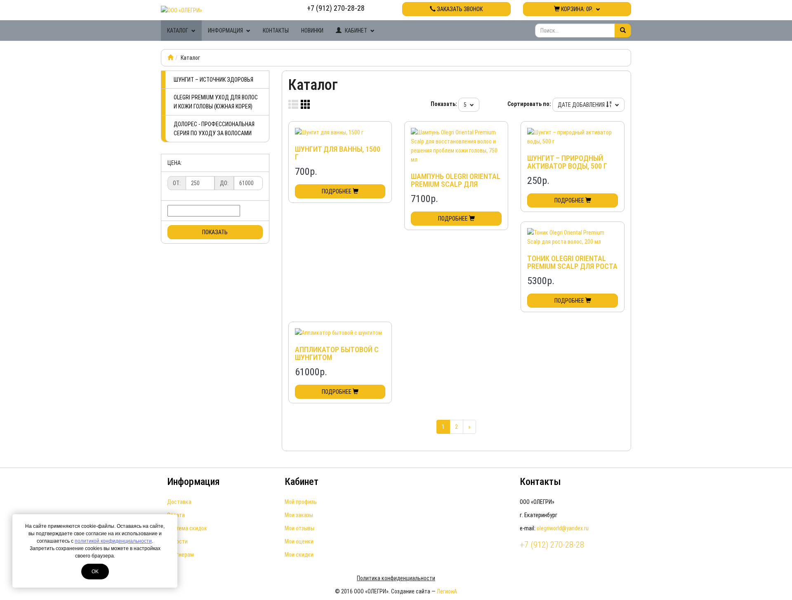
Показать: (444, 104)
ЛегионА (447, 591)
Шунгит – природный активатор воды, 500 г (567, 162)
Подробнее (337, 191)
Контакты (276, 30)
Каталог (178, 30)
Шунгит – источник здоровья (213, 79)
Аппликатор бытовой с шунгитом (337, 353)
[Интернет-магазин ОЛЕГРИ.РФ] (170, 57)
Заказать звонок (459, 9)
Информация (226, 30)
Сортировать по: (529, 104)
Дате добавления (582, 104)
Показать (215, 232)
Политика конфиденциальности (396, 578)
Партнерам (180, 554)
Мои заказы (299, 515)
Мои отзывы (299, 528)
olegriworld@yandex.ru (563, 528)
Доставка (179, 502)
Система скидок (187, 528)
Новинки (312, 30)
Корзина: (576, 9)
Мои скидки (299, 554)
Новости (177, 541)
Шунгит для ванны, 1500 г (337, 153)
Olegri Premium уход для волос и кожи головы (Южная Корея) (216, 102)
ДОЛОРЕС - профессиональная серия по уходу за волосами (214, 128)
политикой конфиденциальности (113, 541)
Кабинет (356, 30)
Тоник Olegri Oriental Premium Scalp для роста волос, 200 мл (572, 266)
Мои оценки (299, 541)
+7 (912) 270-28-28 (336, 8)
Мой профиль (301, 502)
